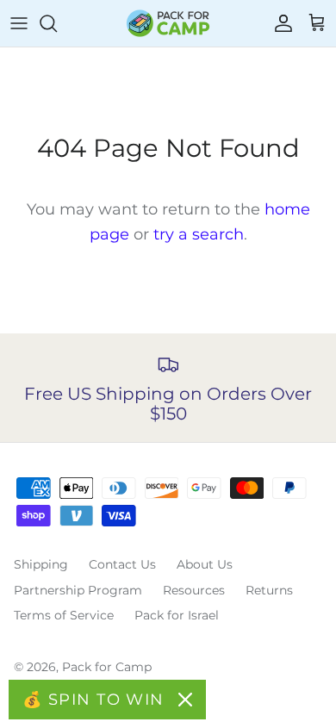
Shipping (41, 564)
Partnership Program (78, 590)
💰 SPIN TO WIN (93, 699)
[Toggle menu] (19, 23)
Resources (194, 590)
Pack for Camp (107, 667)
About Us (205, 564)
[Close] (185, 699)
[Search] (57, 23)
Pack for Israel (176, 615)
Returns (269, 590)
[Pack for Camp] (168, 23)
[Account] (279, 23)
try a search (198, 234)
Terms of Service (64, 615)
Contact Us (122, 564)
